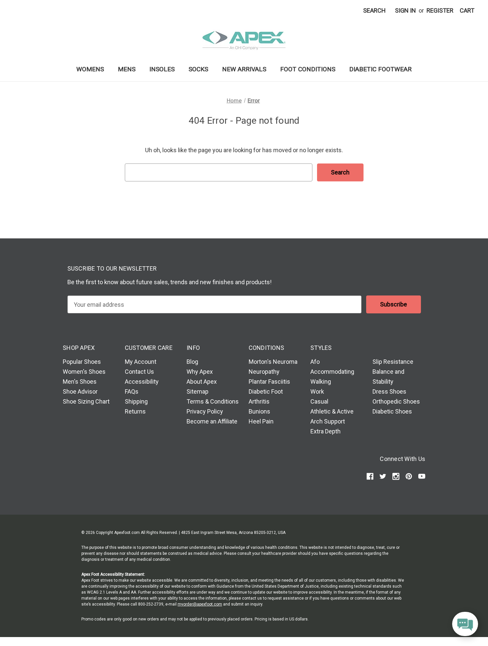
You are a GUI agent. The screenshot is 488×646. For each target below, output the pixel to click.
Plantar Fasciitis (269, 381)
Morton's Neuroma (273, 361)
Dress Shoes (389, 391)
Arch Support (327, 421)
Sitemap (197, 391)
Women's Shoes (84, 371)
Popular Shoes (82, 361)
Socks (198, 69)
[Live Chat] (465, 624)
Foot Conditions (307, 69)
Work (317, 391)
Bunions (259, 411)
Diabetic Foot (266, 391)
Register (440, 10)
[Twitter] (382, 476)
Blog (192, 361)
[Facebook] (369, 476)
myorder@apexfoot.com (200, 604)
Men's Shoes (80, 381)
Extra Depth (325, 431)
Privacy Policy (205, 411)
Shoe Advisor (80, 391)
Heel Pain (261, 421)
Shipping (136, 401)
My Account (140, 361)
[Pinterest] (408, 476)
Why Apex (200, 371)
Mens (126, 69)
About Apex (202, 381)
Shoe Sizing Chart (86, 401)
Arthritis (259, 401)
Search (374, 10)
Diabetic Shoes (392, 411)
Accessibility (142, 381)
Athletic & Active (332, 411)
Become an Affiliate (212, 421)
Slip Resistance (392, 361)
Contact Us (139, 371)
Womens (90, 69)
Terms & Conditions (213, 401)
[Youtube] (421, 476)
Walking (320, 381)
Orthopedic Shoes (396, 401)
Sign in (405, 10)
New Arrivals (244, 69)
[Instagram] (395, 476)
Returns (135, 411)
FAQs (131, 391)
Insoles (162, 69)
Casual (319, 401)
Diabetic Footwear (380, 69)
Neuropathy (264, 371)
